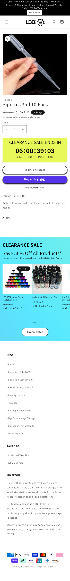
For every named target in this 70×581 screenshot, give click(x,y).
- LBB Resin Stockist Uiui (20, 379)
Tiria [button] (8, 217)
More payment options (35, 187)
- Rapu (10, 364)
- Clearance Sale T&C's (19, 372)
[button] (7, 22)
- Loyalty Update (16, 395)
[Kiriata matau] (42, 322)
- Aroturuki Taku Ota (18, 455)
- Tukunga (12, 402)
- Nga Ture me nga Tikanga (21, 418)
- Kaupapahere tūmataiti (20, 425)
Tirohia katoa (35, 331)
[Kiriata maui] (27, 322)
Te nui (5, 122)
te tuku (30, 117)
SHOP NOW (34, 12)
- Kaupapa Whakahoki (19, 410)
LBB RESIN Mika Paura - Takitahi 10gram (13, 298)
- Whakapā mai (15, 462)
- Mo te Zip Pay (15, 433)
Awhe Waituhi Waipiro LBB (44, 297)
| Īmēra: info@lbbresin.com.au (43, 566)
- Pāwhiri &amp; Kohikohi (20, 387)
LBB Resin (24, 566)
